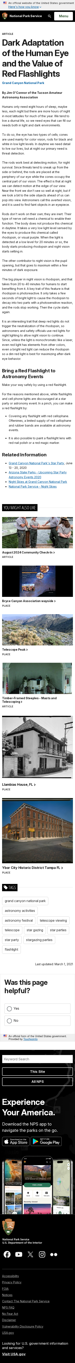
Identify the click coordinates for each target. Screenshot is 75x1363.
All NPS (37, 1081)
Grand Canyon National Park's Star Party (36, 463)
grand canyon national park (25, 901)
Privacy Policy (11, 1282)
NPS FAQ (8, 1307)
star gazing (35, 930)
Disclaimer (9, 1320)
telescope (12, 930)
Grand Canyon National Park (23, 83)
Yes (16, 1008)
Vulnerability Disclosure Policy (22, 1326)
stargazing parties (39, 940)
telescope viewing (53, 920)
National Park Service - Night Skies (33, 486)
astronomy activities (20, 911)
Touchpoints (30, 1039)
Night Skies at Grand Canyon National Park (38, 481)
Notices (7, 1295)
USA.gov (8, 1332)
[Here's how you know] (37, 5)
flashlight (11, 949)
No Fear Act (10, 1313)
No (16, 1020)
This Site (37, 1071)
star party (12, 940)
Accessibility (10, 1276)
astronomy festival (19, 920)
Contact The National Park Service (26, 1301)
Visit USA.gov (14, 1354)
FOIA (5, 1288)
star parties (58, 930)
